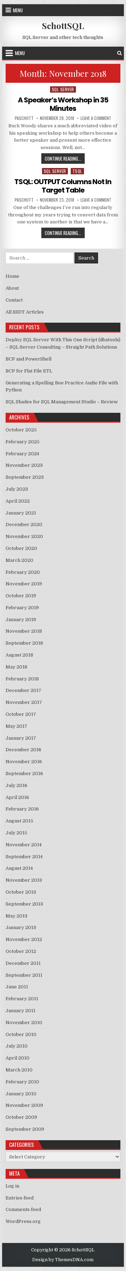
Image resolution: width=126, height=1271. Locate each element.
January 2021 (21, 513)
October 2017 (21, 714)
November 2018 (24, 631)
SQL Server (63, 89)
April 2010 (17, 1058)
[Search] (119, 53)
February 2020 (23, 572)
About (12, 288)
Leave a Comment (95, 118)
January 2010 (21, 1093)
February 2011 (22, 998)
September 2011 (24, 975)
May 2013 (16, 916)
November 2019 (24, 583)
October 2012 (21, 951)
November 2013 (24, 880)
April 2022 (18, 501)
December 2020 (24, 524)
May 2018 (16, 667)
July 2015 (16, 832)
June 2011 (17, 986)
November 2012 (24, 939)
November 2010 (24, 1022)
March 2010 (19, 1069)
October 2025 (21, 429)
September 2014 (24, 856)
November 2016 (24, 761)
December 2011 (23, 963)
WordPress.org (23, 1221)
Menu (18, 10)
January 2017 (21, 738)
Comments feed (23, 1209)
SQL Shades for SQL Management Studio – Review (62, 401)
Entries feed (20, 1198)
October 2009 (21, 1117)
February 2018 (22, 678)
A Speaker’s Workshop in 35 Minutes (63, 104)
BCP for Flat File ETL (29, 371)
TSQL (77, 171)
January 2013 (21, 927)
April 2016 (17, 797)
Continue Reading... (65, 158)
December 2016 (23, 749)
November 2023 (24, 465)
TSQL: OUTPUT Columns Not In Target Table (62, 186)
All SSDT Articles (25, 312)
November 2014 (24, 844)
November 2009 (24, 1105)
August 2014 (19, 868)
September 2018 (24, 643)
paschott (24, 118)
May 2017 (16, 726)
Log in (12, 1186)
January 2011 (20, 1010)
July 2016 (16, 785)
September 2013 (24, 904)
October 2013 (21, 892)
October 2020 (21, 548)
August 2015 (19, 820)
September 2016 (24, 773)
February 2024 (22, 453)
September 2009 (25, 1129)
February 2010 (22, 1081)
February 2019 (22, 607)
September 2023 (25, 477)
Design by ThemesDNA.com (62, 1259)
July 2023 (17, 489)
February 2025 (23, 441)
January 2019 (21, 619)
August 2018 (19, 655)
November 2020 (24, 536)
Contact (14, 300)
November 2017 (24, 702)
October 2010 (21, 1034)
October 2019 (21, 595)
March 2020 (19, 560)
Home (12, 276)
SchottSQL (63, 25)
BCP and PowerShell (28, 359)
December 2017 (23, 690)
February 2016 (22, 809)
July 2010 (17, 1046)
